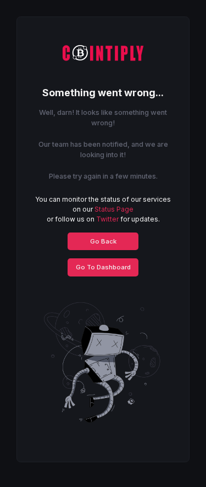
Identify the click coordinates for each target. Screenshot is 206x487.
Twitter (107, 219)
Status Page (113, 209)
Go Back (103, 241)
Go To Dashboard (103, 267)
